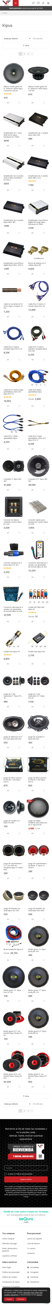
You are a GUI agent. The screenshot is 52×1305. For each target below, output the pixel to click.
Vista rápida (8, 103)
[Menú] (16, 3)
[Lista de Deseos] (38, 3)
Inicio (5, 13)
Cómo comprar (8, 1238)
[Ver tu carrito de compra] (48, 3)
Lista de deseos (33, 1243)
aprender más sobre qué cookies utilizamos (23, 1293)
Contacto (31, 1253)
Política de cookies (9, 1277)
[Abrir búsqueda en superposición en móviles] (33, 3)
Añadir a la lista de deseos (19, 103)
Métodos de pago (9, 1243)
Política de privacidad (10, 1272)
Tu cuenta (31, 1248)
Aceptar (9, 1299)
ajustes (39, 1295)
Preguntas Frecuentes (11, 1287)
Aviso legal (6, 1267)
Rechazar (21, 1299)
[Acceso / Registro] (43, 3)
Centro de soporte (34, 1238)
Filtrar (26, 45)
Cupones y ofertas (9, 1256)
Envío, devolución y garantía (9, 1249)
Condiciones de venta (10, 1282)
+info (26, 1222)
